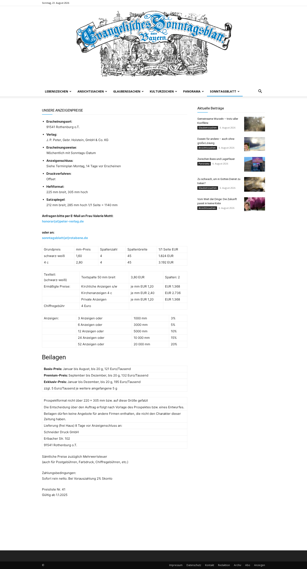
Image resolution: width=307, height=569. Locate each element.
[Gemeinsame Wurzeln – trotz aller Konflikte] (254, 124)
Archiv (237, 565)
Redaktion (224, 565)
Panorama (191, 91)
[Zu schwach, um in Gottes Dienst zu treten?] (254, 184)
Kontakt (209, 565)
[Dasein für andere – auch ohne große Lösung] (254, 144)
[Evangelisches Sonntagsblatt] (153, 46)
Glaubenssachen (126, 91)
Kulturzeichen (162, 91)
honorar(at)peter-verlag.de (63, 221)
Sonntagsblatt (223, 91)
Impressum (176, 565)
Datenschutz (193, 565)
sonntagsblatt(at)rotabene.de (65, 238)
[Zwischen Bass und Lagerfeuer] (254, 164)
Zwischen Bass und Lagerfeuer (216, 159)
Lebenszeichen (56, 91)
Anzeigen (259, 565)
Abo (247, 565)
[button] (260, 92)
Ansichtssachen (90, 91)
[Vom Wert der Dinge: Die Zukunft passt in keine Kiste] (254, 204)
